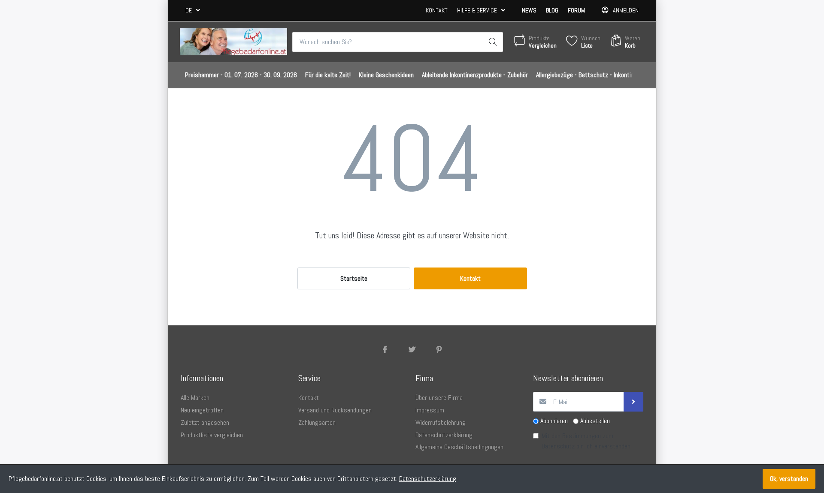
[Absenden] (633, 402)
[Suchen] (493, 42)
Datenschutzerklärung (427, 478)
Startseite (353, 278)
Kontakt (437, 10)
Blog (552, 10)
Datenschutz (558, 446)
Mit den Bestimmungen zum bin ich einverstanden (586, 441)
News (529, 10)
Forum (576, 10)
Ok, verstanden (789, 478)
